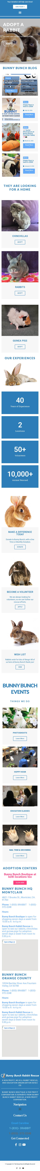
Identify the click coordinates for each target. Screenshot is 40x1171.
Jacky (7, 86)
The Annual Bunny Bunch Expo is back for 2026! (19, 82)
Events (8, 78)
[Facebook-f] (16, 1144)
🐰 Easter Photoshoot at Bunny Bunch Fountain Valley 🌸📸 (29, 133)
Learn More (20, 738)
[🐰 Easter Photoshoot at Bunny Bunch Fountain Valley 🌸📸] (11, 137)
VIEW (20, 667)
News (26, 102)
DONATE (20, 547)
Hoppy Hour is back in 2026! (28, 105)
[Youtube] (24, 1144)
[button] (20, 7)
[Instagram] (20, 1144)
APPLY (20, 607)
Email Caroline (20, 1123)
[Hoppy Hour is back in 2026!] (11, 109)
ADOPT (20, 242)
